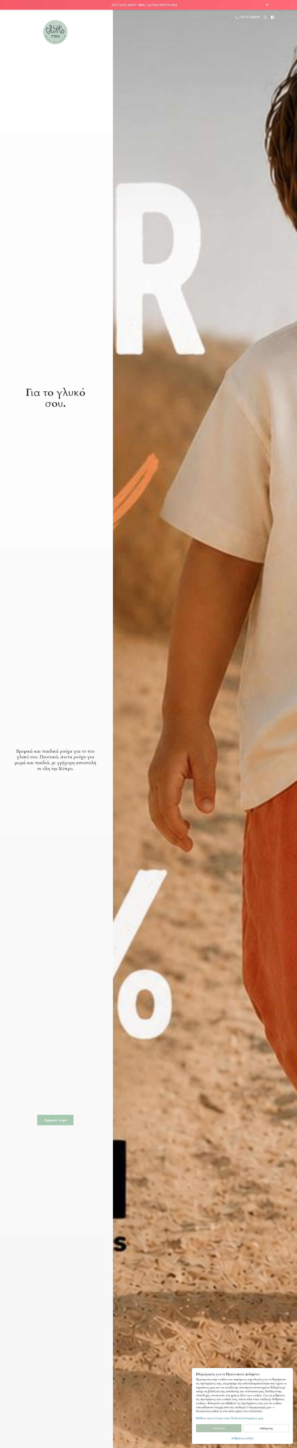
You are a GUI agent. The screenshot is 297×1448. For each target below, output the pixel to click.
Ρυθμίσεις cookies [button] (243, 1438)
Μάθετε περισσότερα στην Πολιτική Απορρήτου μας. (230, 1418)
